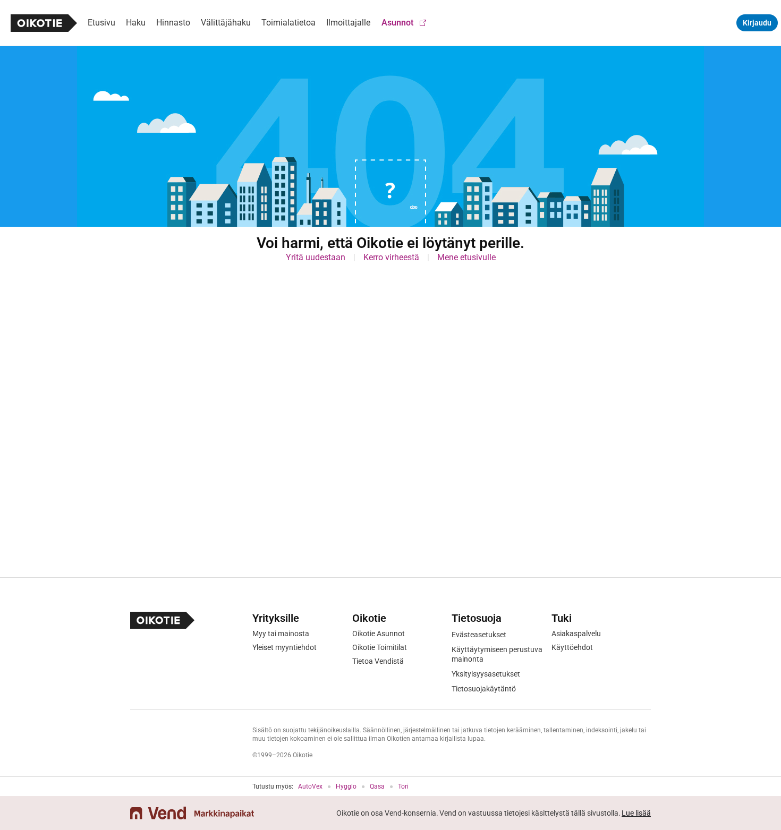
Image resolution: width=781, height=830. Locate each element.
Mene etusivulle (466, 257)
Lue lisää (636, 813)
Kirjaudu (757, 23)
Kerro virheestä (391, 257)
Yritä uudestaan (315, 257)
